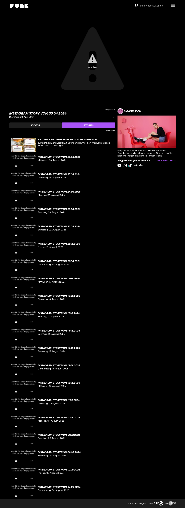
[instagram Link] (125, 165)
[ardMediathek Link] (135, 165)
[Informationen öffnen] (113, 117)
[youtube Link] (119, 165)
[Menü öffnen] (173, 5)
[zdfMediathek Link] (141, 165)
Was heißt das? (166, 160)
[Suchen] (136, 6)
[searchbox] (154, 5)
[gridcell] (62, 145)
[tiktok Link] (130, 165)
